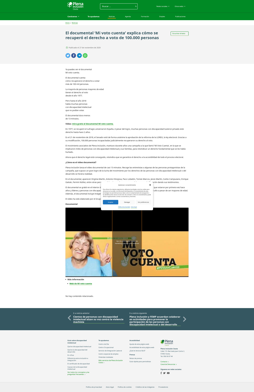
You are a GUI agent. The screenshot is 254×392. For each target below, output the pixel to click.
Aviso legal (134, 207)
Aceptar (110, 202)
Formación (145, 16)
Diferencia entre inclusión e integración (77, 359)
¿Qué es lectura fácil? (137, 351)
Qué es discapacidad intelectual (79, 346)
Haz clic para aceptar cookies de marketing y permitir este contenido (127, 242)
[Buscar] (136, 6)
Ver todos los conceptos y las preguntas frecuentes (78, 373)
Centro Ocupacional (106, 347)
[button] (150, 185)
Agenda (128, 16)
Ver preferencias (143, 202)
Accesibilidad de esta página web (141, 347)
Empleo (162, 16)
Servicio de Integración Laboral (110, 351)
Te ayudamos (93, 16)
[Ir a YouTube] (168, 373)
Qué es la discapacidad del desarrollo (77, 351)
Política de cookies (125, 387)
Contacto (164, 362)
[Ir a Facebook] (161, 373)
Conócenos (72, 16)
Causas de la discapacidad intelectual (77, 368)
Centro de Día (104, 344)
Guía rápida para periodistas (140, 361)
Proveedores (163, 387)
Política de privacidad (124, 207)
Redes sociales (161, 6)
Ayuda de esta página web (139, 344)
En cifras (70, 355)
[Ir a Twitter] (164, 373)
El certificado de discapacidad (78, 364)
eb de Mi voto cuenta (81, 283)
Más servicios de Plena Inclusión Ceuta (111, 361)
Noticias (112, 16)
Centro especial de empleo (108, 354)
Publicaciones (180, 16)
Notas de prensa (135, 358)
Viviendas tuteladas (106, 357)
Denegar (127, 202)
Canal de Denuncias (168, 364)
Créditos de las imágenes (145, 387)
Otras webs (179, 6)
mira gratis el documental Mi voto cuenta (92, 123)
